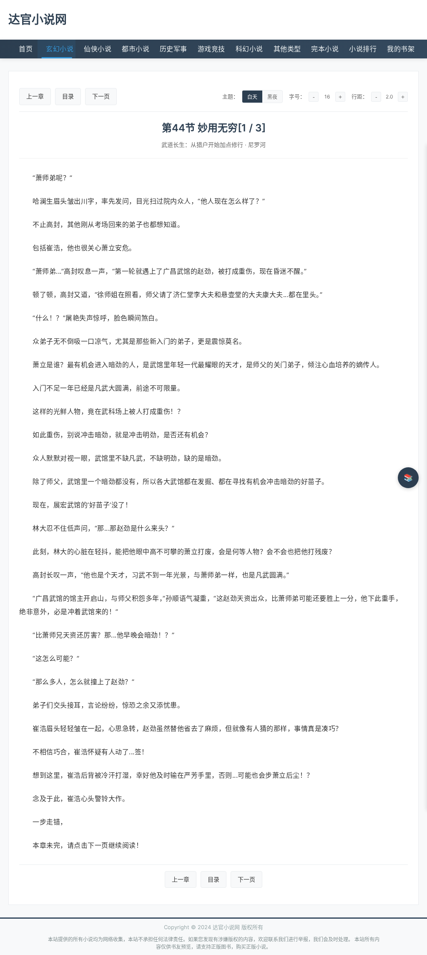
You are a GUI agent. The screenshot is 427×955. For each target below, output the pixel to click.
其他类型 (287, 49)
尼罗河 (257, 144)
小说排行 (363, 49)
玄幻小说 (59, 49)
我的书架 (400, 49)
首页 (26, 49)
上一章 (35, 96)
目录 (68, 96)
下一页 (101, 96)
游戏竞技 (211, 49)
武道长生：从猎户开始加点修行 (202, 144)
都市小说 (135, 49)
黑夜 (272, 97)
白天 (252, 97)
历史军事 (173, 49)
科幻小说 (249, 49)
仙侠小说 (97, 49)
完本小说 (325, 49)
